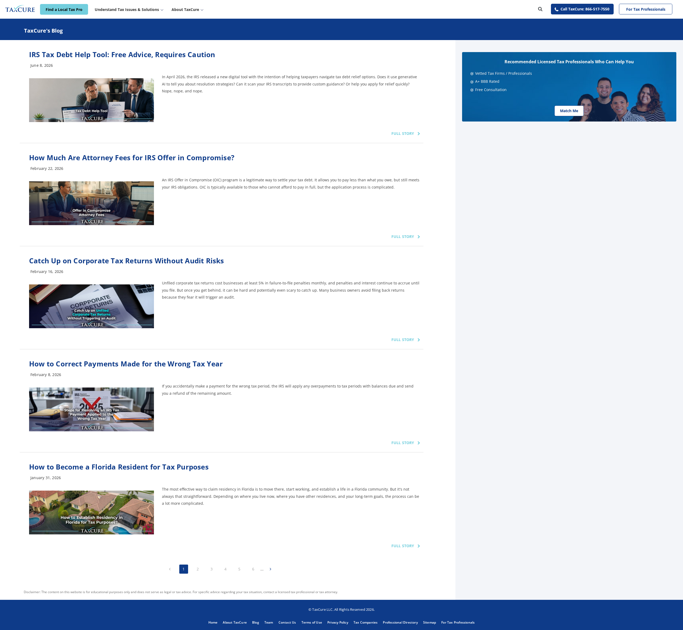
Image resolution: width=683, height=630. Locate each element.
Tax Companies (366, 622)
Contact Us (287, 622)
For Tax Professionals (645, 9)
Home (213, 622)
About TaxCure (235, 622)
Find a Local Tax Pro (64, 9)
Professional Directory (400, 622)
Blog (255, 622)
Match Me (569, 110)
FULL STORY (402, 133)
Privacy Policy (337, 622)
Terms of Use (311, 622)
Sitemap (429, 622)
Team (268, 622)
